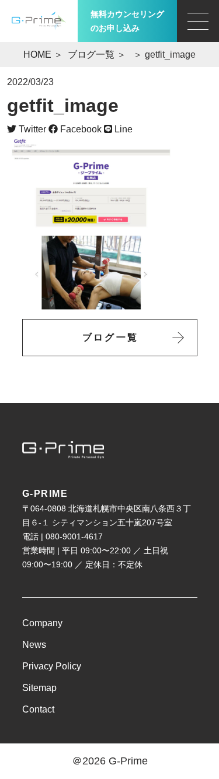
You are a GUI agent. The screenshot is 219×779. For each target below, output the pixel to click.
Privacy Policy (51, 666)
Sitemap (39, 688)
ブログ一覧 (91, 54)
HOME (37, 54)
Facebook (80, 129)
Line (122, 129)
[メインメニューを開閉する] (198, 21)
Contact (38, 709)
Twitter (31, 129)
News (34, 645)
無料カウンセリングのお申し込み (127, 21)
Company (42, 623)
